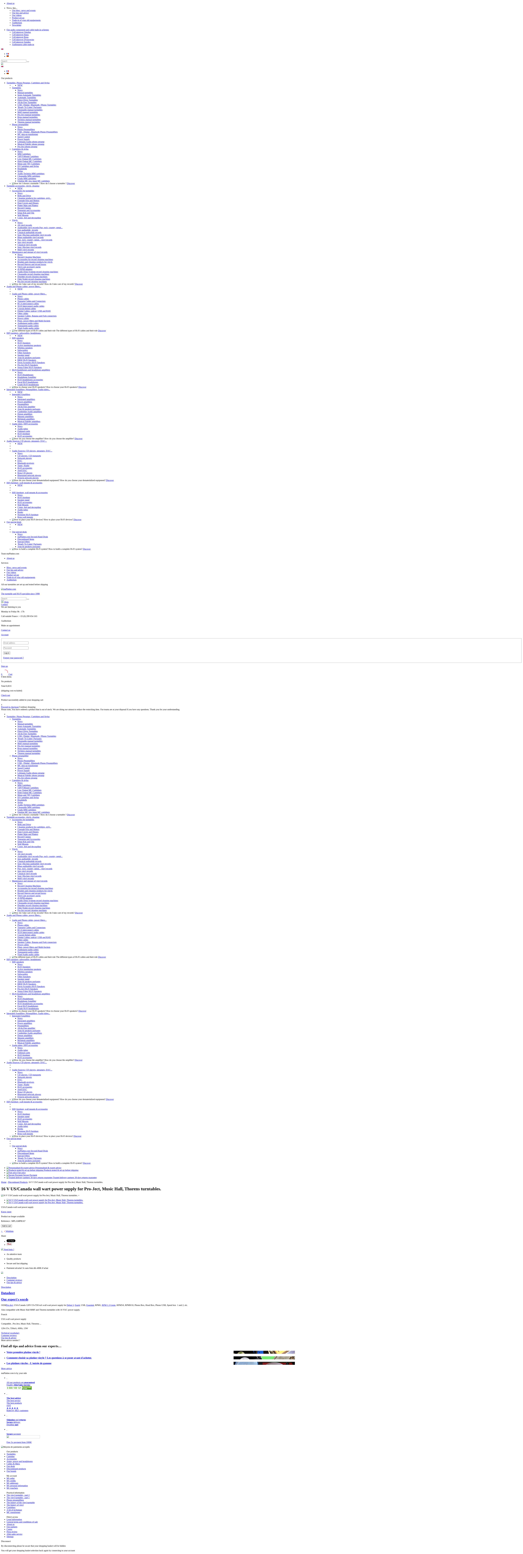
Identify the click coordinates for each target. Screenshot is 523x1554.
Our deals (11, 1466)
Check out (5, 695)
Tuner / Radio (23, 465)
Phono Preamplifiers (26, 129)
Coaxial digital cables (26, 308)
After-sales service (14, 1534)
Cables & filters (13, 1464)
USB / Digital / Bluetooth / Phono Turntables (36, 105)
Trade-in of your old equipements (26, 20)
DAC (19, 461)
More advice (6, 1368)
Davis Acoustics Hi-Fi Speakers (31, 362)
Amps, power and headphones (20, 1461)
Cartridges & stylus (20, 149)
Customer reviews (14, 1280)
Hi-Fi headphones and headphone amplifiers (31, 370)
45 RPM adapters (24, 269)
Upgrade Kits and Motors (28, 200)
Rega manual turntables (27, 117)
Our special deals (14, 522)
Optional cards (23, 431)
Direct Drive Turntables (27, 100)
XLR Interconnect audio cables (30, 306)
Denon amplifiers (24, 414)
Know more (6, 1212)
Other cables (22, 313)
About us (10, 3)
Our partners (12, 1527)
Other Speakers (24, 353)
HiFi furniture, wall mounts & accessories (24, 483)
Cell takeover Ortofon (21, 32)
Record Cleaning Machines (29, 257)
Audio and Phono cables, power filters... (24, 286)
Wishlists (7, 1231)
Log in (6, 653)
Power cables (23, 318)
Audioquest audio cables (28, 323)
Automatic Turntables (26, 97)
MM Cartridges (24, 154)
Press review (12, 1532)
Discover (71, 183)
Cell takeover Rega (20, 37)
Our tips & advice (14, 1282)
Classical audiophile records (29, 232)
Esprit (77, 1305)
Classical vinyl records (27, 245)
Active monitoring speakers (29, 345)
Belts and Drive (24, 196)
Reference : (6, 1221)
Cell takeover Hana (20, 35)
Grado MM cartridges (26, 178)
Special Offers (23, 541)
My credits (11, 1481)
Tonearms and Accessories (28, 210)
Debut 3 (70, 1305)
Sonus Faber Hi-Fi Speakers (29, 367)
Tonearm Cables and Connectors (31, 301)
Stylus (20, 171)
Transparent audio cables (28, 326)
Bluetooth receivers (25, 463)
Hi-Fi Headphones (25, 375)
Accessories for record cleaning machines (35, 259)
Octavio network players (28, 478)
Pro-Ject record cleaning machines (32, 281)
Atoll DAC (22, 470)
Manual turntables (25, 92)
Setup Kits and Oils (25, 213)
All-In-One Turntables (27, 102)
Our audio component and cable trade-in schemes (28, 30)
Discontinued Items (25, 539)
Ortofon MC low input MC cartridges (33, 181)
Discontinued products (16, 1469)
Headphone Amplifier (26, 377)
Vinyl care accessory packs (29, 267)
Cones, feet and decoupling (29, 218)
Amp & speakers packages (28, 357)
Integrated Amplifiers (21, 394)
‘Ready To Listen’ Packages (29, 107)
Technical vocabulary (10, 1333)
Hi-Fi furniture (23, 434)
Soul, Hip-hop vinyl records (29, 247)
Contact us (5, 630)
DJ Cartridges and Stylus (28, 166)
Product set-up (18, 18)
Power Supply (23, 139)
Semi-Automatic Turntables (29, 95)
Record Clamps (24, 208)
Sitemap (10, 1536)
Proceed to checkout (10, 707)
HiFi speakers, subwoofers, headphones (24, 333)
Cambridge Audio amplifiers (29, 411)
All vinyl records (24, 225)
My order (11, 1478)
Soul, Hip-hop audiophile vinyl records (34, 235)
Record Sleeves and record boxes (31, 264)
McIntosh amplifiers (26, 419)
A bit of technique (14, 1510)
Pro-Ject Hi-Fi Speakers (27, 365)
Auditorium (17, 23)
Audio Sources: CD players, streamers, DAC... (27, 441)
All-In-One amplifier (26, 407)
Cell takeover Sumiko (21, 42)
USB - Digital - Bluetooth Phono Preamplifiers (37, 132)
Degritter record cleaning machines (32, 276)
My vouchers (12, 1488)
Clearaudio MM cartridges (28, 176)
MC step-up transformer (27, 134)
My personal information (17, 1485)
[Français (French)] (8, 54)
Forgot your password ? (13, 658)
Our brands (11, 1471)
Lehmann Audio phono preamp (30, 142)
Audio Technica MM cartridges (30, 173)
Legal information (14, 1519)
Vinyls (15, 220)
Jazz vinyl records (25, 242)
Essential (90, 1305)
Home (3, 1182)
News (19, 90)
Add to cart (6, 1226)
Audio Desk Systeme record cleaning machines (37, 272)
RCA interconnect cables (28, 303)
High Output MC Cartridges (29, 161)
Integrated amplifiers (26, 399)
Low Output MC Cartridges (29, 159)
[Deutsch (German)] (8, 56)
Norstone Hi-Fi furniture (27, 515)
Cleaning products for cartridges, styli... (34, 198)
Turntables (16, 88)
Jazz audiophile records (27, 230)
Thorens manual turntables (28, 122)
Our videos (17, 15)
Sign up (4, 666)
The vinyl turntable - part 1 (18, 1497)
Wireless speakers (25, 348)
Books (20, 512)
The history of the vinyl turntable (21, 1502)
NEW (19, 85)
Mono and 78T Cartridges (28, 164)
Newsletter (16, 25)
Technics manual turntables (29, 119)
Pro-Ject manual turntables (28, 115)
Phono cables (23, 299)
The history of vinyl (15, 1505)
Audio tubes (22, 429)
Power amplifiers (24, 402)
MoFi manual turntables (27, 112)
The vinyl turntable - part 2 (18, 1495)
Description (11, 1277)
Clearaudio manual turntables (29, 110)
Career (9, 1529)
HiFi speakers (18, 338)
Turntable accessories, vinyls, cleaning (23, 186)
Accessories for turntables (23, 191)
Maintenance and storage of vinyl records (29, 252)
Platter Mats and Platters (27, 205)
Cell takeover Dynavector (23, 39)
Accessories (12, 1459)
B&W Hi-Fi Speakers (26, 360)
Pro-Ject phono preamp (27, 146)
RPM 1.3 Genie (108, 1305)
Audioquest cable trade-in (23, 44)
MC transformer (13, 1512)
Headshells (22, 169)
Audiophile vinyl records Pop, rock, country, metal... (40, 227)
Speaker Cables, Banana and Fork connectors (37, 316)
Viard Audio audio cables (28, 328)
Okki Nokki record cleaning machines (33, 279)
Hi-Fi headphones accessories (30, 380)
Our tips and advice (20, 13)
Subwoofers (22, 350)
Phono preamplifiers (15, 1500)
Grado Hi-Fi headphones (28, 384)
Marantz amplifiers (25, 416)
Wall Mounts (22, 215)
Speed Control (23, 137)
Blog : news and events (17, 567)
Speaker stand (23, 355)
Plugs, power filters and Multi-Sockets (33, 321)
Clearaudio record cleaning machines (33, 274)
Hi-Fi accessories (24, 436)
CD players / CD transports (29, 456)
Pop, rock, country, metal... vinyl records (34, 240)
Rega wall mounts (25, 517)
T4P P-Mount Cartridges (28, 156)
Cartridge (11, 1456)
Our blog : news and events (24, 10)
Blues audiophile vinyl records (30, 237)
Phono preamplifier (20, 124)
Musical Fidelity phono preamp (30, 144)
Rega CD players (24, 473)
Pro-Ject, (9, 1305)
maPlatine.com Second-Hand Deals (32, 537)
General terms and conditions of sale (22, 1522)
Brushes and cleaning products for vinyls (34, 262)
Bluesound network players (29, 475)
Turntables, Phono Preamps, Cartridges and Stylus (28, 83)
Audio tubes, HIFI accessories (25, 424)
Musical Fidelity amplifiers (28, 421)
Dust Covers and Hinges (28, 203)
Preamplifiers (23, 404)
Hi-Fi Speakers (23, 343)
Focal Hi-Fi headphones (27, 382)
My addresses (12, 1483)
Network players (24, 458)
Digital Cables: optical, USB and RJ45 (34, 311)
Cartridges (11, 1507)
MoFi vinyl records (25, 250)
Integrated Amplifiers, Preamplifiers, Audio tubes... (28, 389)
